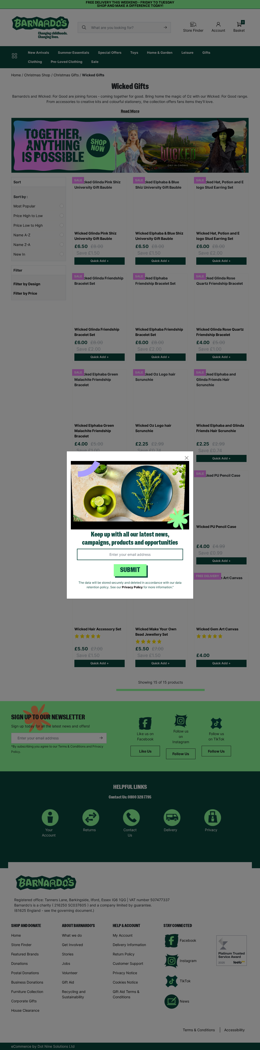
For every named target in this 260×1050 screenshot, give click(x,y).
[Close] (186, 458)
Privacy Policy (132, 587)
